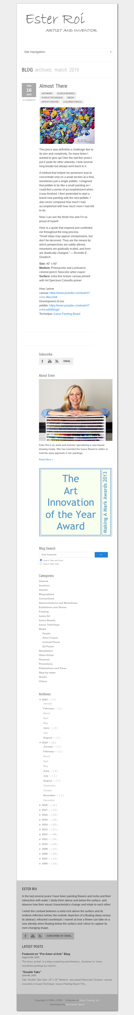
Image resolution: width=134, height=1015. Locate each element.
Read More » (46, 459)
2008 (45, 853)
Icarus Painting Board (67, 313)
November (49, 795)
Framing (44, 611)
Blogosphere (46, 594)
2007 (45, 858)
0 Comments (29, 100)
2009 (45, 849)
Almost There (53, 86)
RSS (57, 361)
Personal (44, 659)
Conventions (46, 598)
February (48, 708)
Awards (43, 589)
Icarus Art (44, 616)
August (47, 737)
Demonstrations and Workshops (58, 603)
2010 (45, 844)
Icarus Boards (66, 93)
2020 (45, 699)
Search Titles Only (51, 564)
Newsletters (46, 650)
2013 (45, 829)
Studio (43, 677)
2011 (45, 839)
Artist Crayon (50, 102)
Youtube (49, 361)
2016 (45, 814)
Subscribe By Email (59, 936)
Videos (43, 681)
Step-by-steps (47, 672)
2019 (45, 742)
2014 (45, 824)
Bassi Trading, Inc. (89, 1000)
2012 (45, 834)
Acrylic (46, 633)
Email (67, 361)
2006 (45, 863)
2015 (45, 819)
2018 (45, 805)
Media (71, 97)
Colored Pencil (72, 102)
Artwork (47, 93)
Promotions (46, 663)
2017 (45, 810)
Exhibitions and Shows (52, 607)
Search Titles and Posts (53, 560)
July (45, 775)
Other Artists (46, 655)
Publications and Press (52, 668)
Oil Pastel (48, 646)
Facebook (42, 361)
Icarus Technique (52, 97)
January (48, 746)
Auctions (44, 585)
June (46, 728)
